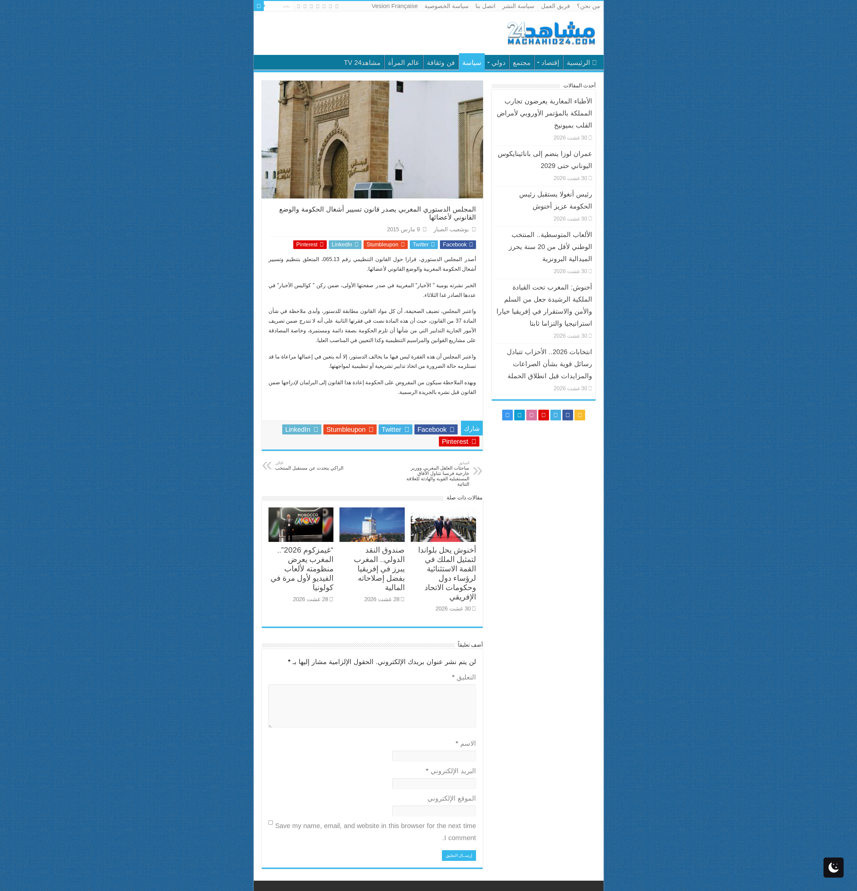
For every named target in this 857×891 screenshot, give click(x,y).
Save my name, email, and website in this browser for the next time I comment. (375, 831)
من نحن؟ (588, 6)
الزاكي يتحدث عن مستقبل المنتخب (309, 466)
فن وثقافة (441, 62)
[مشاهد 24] (551, 32)
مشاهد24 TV (362, 62)
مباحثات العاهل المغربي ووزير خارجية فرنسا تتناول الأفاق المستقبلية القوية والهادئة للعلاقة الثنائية (437, 474)
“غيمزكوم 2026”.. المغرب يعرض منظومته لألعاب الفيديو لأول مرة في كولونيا (301, 569)
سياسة (471, 62)
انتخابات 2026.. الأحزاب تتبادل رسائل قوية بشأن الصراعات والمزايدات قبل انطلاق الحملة (549, 364)
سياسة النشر (518, 6)
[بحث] (259, 6)
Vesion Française (395, 6)
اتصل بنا (485, 6)
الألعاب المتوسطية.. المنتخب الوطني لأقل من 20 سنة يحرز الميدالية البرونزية (550, 246)
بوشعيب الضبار (451, 229)
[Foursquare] (305, 6)
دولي (498, 62)
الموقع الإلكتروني (451, 798)
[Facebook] (330, 6)
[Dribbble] (311, 6)
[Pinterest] (317, 6)
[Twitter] (324, 6)
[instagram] (298, 6)
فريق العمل (555, 6)
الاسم (466, 743)
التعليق (464, 677)
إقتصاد (550, 62)
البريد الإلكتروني (451, 771)
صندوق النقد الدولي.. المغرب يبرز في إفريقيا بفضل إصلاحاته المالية (379, 569)
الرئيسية (578, 62)
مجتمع (522, 62)
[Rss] (336, 6)
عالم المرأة (403, 62)
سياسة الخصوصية (446, 6)
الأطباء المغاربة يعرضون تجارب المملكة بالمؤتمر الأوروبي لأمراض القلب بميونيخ (544, 113)
